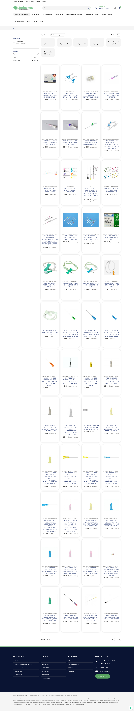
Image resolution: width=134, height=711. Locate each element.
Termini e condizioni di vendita (23, 664)
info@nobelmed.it (105, 671)
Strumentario (45, 667)
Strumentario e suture (92, 14)
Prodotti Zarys (108, 18)
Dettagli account (74, 664)
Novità (29, 21)
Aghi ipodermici (49, 186)
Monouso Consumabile (117, 91)
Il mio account (18, 1)
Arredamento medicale (64, 18)
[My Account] (115, 8)
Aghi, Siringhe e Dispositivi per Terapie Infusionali (116, 518)
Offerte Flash (38, 21)
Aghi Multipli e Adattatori (118, 234)
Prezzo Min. (16, 60)
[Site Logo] (23, 8)
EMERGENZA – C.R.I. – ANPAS (74, 14)
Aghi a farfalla (49, 91)
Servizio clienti (29, 1)
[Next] (119, 639)
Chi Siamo (18, 660)
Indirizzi (71, 671)
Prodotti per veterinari (81, 18)
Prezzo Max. (35, 60)
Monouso (44, 660)
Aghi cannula (71, 91)
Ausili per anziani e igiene (22, 18)
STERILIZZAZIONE (47, 14)
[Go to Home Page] (13, 28)
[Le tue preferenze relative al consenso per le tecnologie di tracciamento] (131, 708)
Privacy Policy (19, 671)
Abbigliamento (46, 678)
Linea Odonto (96, 18)
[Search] (87, 8)
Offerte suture (107, 14)
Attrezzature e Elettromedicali (43, 18)
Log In (44, 1)
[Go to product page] (50, 77)
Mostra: (113, 35)
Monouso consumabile (22, 14)
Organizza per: (45, 35)
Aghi (44, 91)
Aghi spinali (65, 613)
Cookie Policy (18, 674)
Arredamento (45, 674)
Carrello (38, 1)
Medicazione (36, 14)
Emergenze (45, 671)
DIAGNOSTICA (59, 14)
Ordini (71, 667)
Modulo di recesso (22, 668)
